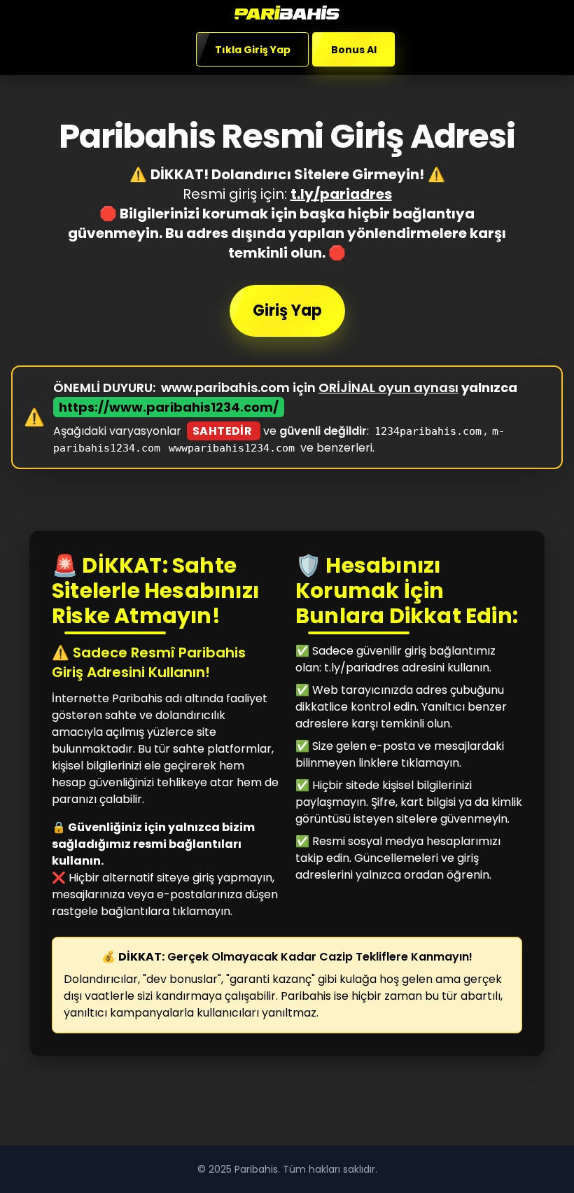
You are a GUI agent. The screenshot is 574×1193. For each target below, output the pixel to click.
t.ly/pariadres (341, 194)
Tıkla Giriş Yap (252, 50)
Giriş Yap (287, 310)
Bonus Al (353, 50)
